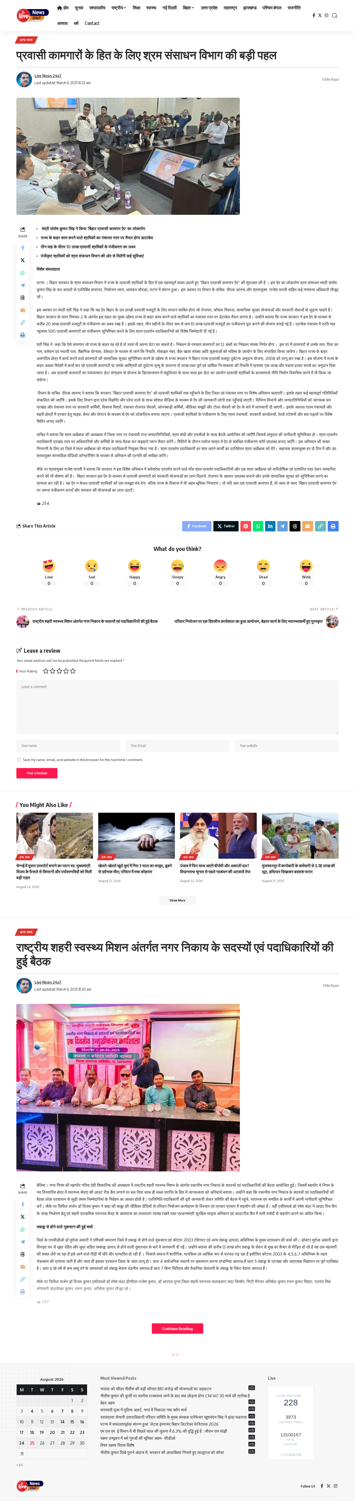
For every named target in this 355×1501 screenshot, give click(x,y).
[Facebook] (314, 15)
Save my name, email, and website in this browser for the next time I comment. (83, 760)
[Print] (22, 335)
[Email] (22, 310)
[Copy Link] (22, 322)
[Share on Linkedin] (270, 526)
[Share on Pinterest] (245, 526)
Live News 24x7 (48, 75)
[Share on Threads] (22, 297)
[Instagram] (326, 15)
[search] (334, 15)
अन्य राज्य (26, 40)
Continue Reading (177, 1328)
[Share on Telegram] (22, 285)
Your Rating (28, 671)
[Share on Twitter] (22, 260)
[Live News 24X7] (32, 15)
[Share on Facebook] (22, 247)
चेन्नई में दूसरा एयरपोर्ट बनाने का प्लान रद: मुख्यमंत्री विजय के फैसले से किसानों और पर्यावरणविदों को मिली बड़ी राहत (54, 871)
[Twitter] (320, 15)
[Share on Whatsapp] (22, 272)
